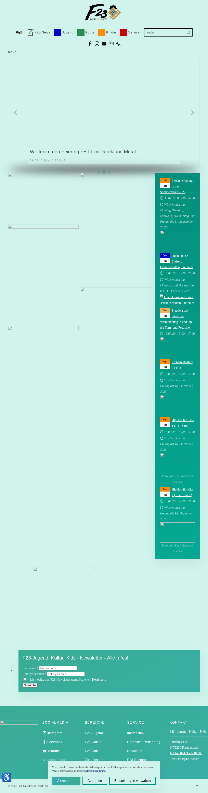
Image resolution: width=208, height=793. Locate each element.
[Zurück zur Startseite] (104, 12)
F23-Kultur (93, 742)
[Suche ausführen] (188, 32)
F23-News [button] (42, 32)
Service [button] (134, 32)
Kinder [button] (111, 32)
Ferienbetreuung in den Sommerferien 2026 (176, 186)
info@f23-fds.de (30, 409)
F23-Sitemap (137, 760)
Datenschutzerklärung (143, 742)
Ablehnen (95, 780)
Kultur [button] (89, 32)
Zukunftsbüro (95, 760)
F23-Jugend (94, 733)
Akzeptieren (66, 780)
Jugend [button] (67, 32)
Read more (99, 679)
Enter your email (34, 674)
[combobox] (168, 32)
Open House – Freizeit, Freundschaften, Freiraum (176, 261)
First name (30, 668)
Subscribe (30, 685)
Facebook (54, 742)
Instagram (54, 733)
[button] (15, 112)
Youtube (53, 751)
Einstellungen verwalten (132, 780)
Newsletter (135, 751)
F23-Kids (92, 751)
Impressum (135, 733)
